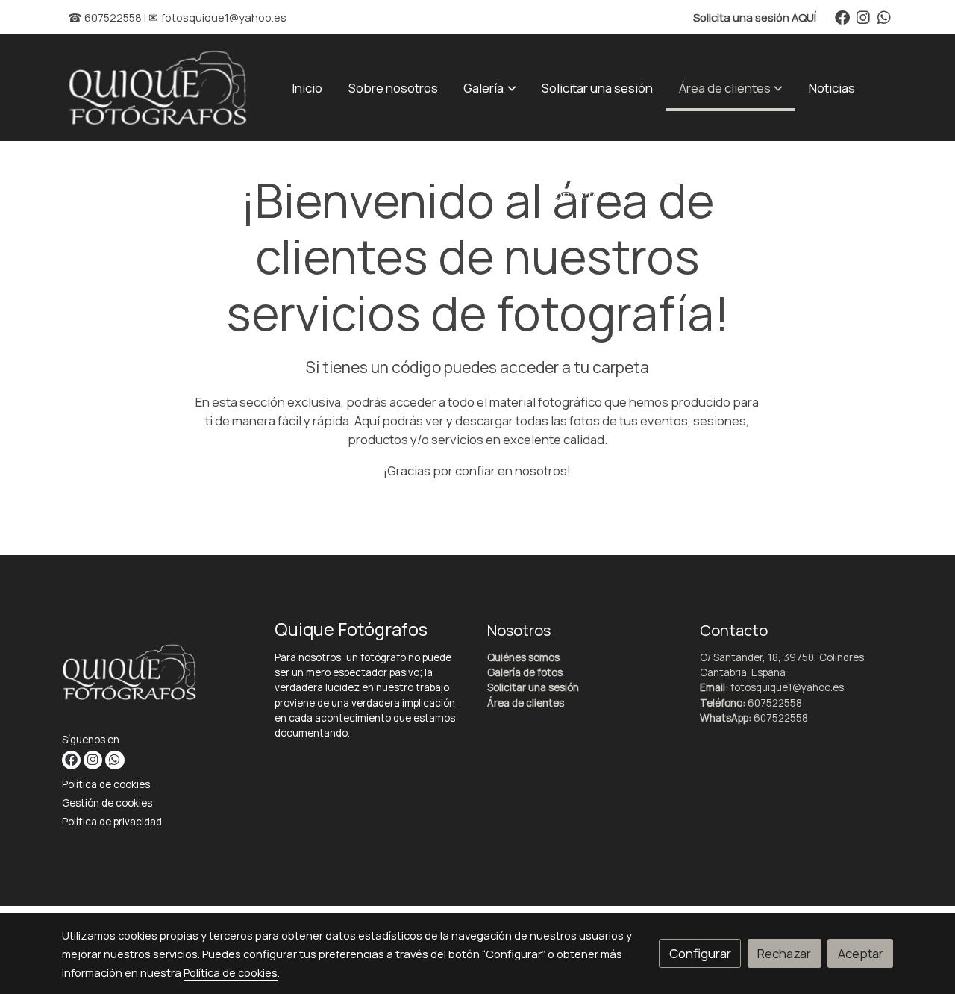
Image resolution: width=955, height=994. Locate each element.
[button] (490, 87)
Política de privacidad (112, 821)
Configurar (700, 953)
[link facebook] (842, 16)
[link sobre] (159, 675)
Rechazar (784, 953)
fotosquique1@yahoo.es (223, 17)
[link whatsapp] (884, 16)
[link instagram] (863, 16)
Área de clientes (525, 703)
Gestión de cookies (107, 803)
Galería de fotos (525, 672)
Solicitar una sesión (533, 687)
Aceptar (860, 953)
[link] (157, 87)
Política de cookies (106, 784)
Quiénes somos (523, 657)
